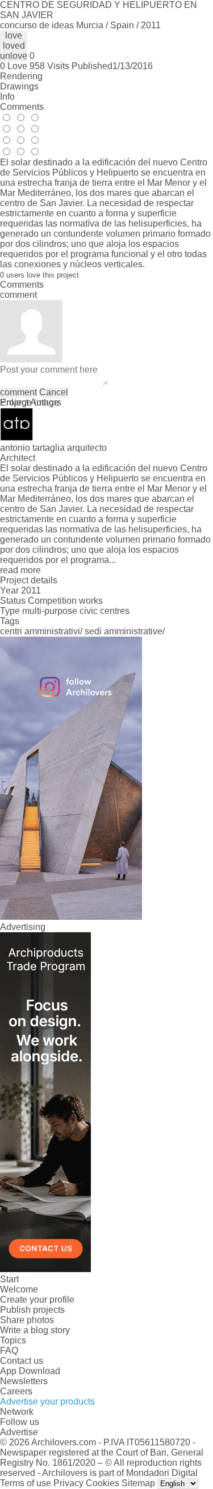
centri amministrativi (40, 631)
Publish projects (32, 1310)
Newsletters (24, 1381)
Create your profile (37, 1299)
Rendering (21, 76)
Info (7, 96)
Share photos (27, 1320)
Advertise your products (47, 1401)
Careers (16, 1391)
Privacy (68, 1483)
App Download (30, 1371)
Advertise (19, 1432)
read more (20, 570)
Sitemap (138, 1483)
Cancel (53, 392)
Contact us (21, 1361)
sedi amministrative (123, 631)
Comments (22, 107)
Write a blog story (35, 1330)
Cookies (102, 1483)
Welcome (19, 1289)
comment (18, 392)
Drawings (19, 86)
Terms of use (25, 1483)
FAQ (9, 1350)
